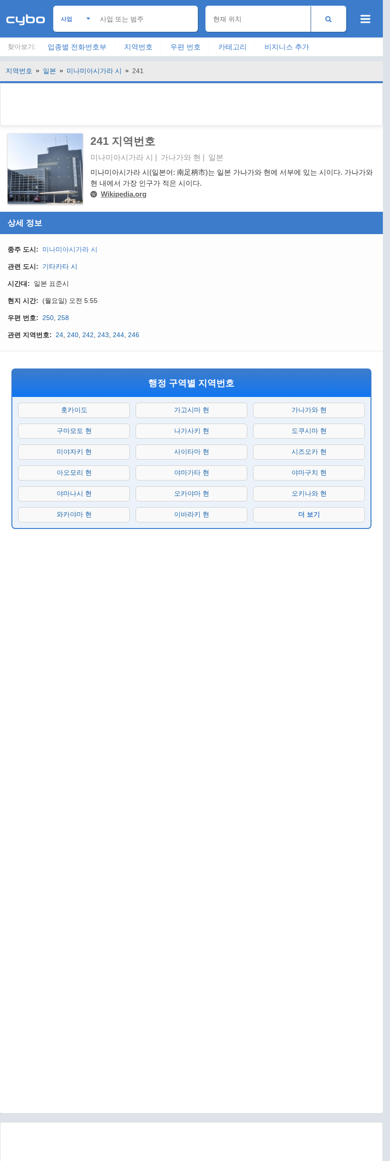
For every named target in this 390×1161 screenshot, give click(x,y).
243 (103, 335)
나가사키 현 (191, 430)
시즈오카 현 (309, 451)
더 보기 (309, 514)
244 (118, 335)
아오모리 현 (74, 472)
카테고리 (232, 47)
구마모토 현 (74, 430)
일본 (49, 71)
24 (59, 335)
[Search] (328, 19)
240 (72, 335)
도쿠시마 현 (309, 430)
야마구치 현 (309, 472)
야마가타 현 (191, 472)
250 (48, 317)
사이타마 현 (191, 451)
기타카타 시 (60, 266)
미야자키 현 (74, 451)
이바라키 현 (191, 514)
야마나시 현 (74, 493)
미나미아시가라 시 (94, 71)
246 (133, 335)
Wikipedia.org (123, 194)
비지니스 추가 (286, 47)
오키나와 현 (309, 493)
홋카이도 (74, 410)
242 (88, 335)
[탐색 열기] (365, 19)
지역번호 (138, 47)
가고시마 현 (191, 410)
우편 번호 (185, 47)
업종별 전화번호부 (77, 47)
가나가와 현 (309, 410)
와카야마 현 (74, 514)
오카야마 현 (191, 493)
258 (63, 317)
